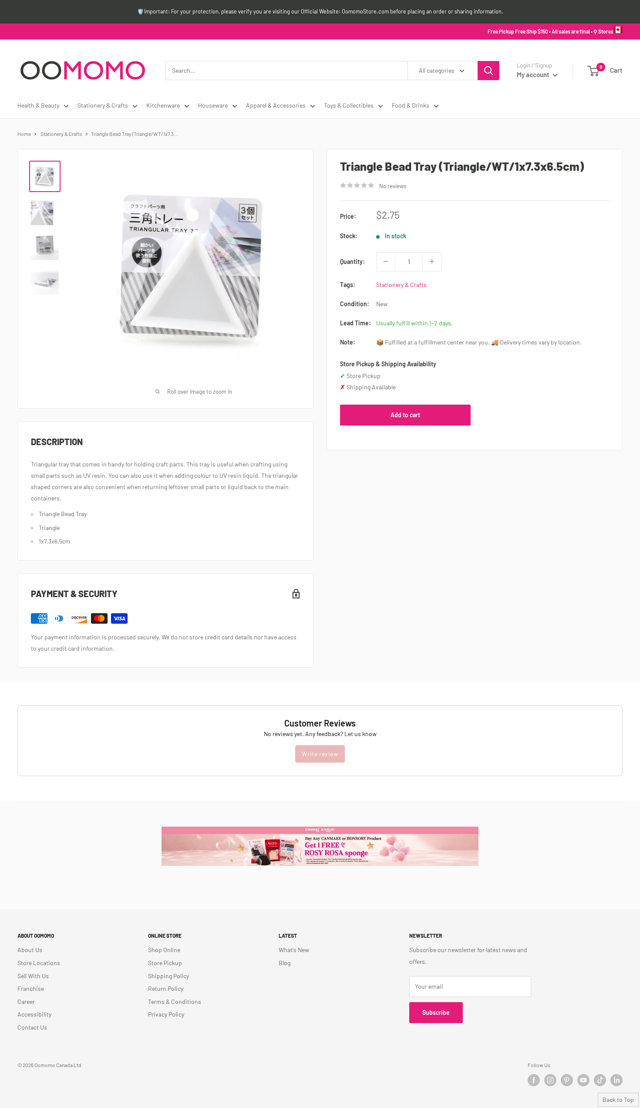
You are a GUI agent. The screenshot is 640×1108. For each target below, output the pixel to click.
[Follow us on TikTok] (600, 1080)
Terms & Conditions (174, 1001)
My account (534, 74)
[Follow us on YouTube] (583, 1080)
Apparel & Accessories (276, 105)
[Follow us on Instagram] (550, 1080)
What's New (294, 949)
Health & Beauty (38, 105)
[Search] (488, 70)
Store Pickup (165, 962)
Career (26, 1001)
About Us (29, 949)
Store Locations (38, 962)
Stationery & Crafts (102, 105)
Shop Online (164, 949)
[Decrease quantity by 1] (386, 261)
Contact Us (32, 1027)
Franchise (30, 988)
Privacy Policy (166, 1014)
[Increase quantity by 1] (432, 261)
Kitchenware (163, 105)
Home (24, 134)
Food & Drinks (410, 105)
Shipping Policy (168, 976)
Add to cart (405, 414)
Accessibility (34, 1014)
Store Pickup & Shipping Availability (388, 364)
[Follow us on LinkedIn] (616, 1080)
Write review (320, 753)
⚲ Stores (603, 31)
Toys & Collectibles (349, 105)
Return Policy (165, 988)
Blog (284, 962)
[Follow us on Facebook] (534, 1080)
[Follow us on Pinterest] (567, 1080)
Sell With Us (33, 976)
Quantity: (352, 261)
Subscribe (436, 1012)
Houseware (213, 105)
